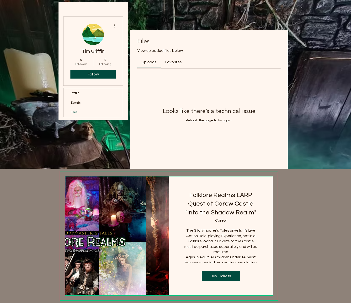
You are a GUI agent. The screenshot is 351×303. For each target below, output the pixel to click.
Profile (75, 93)
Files (74, 112)
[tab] (149, 62)
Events (75, 102)
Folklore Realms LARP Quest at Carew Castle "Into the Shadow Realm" (221, 204)
